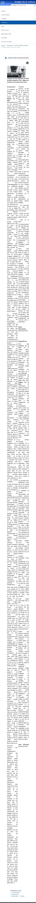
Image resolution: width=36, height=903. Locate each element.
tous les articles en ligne (21, 45)
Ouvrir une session (6, 41)
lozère (22, 896)
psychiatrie (15, 896)
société (19, 890)
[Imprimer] (27, 63)
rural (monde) (16, 892)
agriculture (15, 894)
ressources (10, 45)
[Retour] (6, 58)
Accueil (3, 45)
